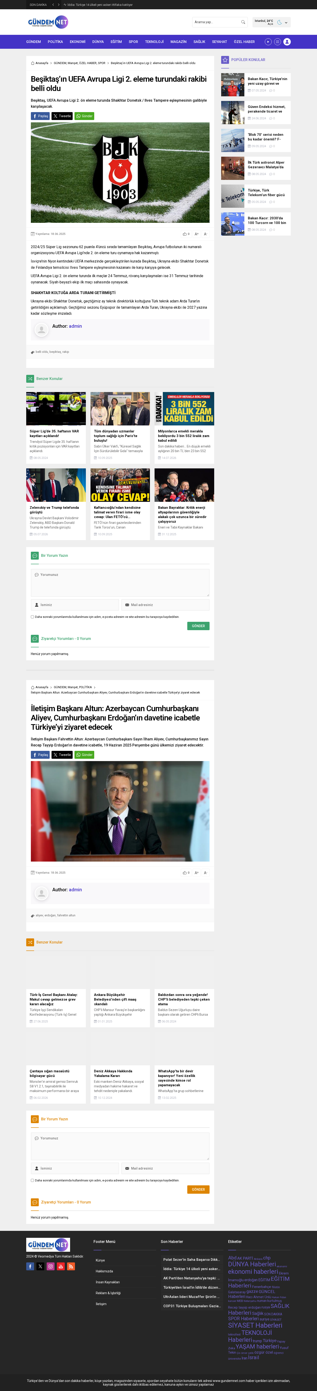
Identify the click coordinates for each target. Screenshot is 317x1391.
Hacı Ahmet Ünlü (258, 1297)
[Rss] (71, 1266)
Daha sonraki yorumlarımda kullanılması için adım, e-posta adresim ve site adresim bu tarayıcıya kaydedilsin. (107, 616)
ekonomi (282, 1266)
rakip (65, 351)
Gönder (87, 116)
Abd (232, 1258)
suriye (264, 1319)
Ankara (258, 1259)
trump (257, 1341)
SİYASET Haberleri (255, 1325)
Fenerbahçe (261, 1287)
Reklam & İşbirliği (108, 1293)
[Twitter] (40, 1266)
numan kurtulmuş (269, 1301)
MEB (240, 1301)
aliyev (39, 915)
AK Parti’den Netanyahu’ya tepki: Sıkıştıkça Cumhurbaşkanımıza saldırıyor (117, 4)
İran (244, 1358)
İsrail (253, 1357)
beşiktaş (55, 351)
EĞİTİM (264, 1280)
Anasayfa (42, 63)
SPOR (101, 63)
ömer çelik (247, 1353)
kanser (232, 1301)
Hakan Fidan (279, 1297)
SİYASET (275, 1319)
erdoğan (50, 915)
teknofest (234, 1334)
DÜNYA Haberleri (252, 1264)
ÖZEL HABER (88, 63)
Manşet (73, 63)
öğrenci (279, 1353)
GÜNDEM (60, 63)
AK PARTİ (245, 1258)
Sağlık (257, 1313)
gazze (252, 1291)
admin (75, 326)
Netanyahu (250, 1301)
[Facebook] (30, 1266)
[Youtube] (61, 1266)
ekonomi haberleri (253, 1271)
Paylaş (43, 116)
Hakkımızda (104, 1271)
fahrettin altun (66, 915)
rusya (266, 1307)
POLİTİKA (85, 687)
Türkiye (269, 1340)
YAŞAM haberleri (257, 1346)
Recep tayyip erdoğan (244, 1307)
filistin (276, 1287)
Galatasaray (237, 1292)
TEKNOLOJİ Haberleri (250, 1336)
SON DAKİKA (273, 1314)
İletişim (101, 1304)
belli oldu (42, 351)
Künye (100, 1260)
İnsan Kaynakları (108, 1282)
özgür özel (263, 1352)
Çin (238, 1353)
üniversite (234, 1358)
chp (267, 1258)
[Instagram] (51, 1266)
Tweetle (65, 116)
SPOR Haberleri (243, 1318)
